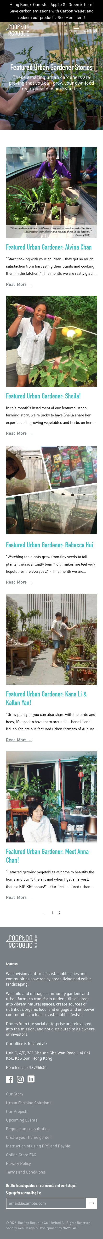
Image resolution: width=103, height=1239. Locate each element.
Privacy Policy (18, 1163)
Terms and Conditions (25, 1172)
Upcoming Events (21, 1119)
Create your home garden (29, 1137)
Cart (90, 30)
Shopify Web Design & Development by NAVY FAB (41, 1228)
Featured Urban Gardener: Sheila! (43, 396)
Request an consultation (28, 1128)
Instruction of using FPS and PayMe (38, 1145)
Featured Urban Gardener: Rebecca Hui (49, 545)
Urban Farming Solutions (28, 1102)
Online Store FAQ (21, 1154)
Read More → (19, 284)
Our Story (14, 1093)
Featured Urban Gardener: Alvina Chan (49, 247)
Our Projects (17, 1111)
